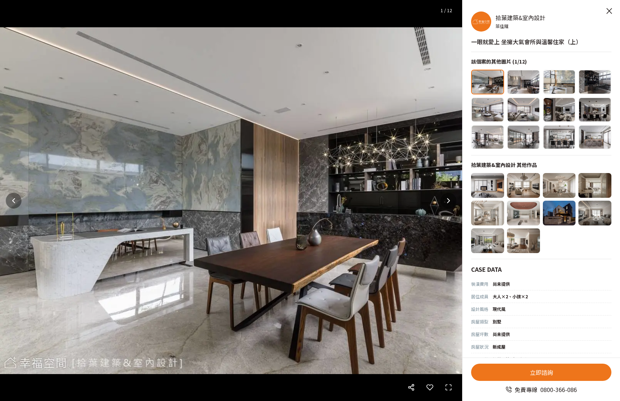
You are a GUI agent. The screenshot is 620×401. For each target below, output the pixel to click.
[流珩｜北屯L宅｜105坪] (594, 185)
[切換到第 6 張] (523, 109)
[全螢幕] (448, 387)
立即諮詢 (541, 372)
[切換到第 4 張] (594, 82)
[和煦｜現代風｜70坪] (559, 185)
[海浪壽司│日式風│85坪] (559, 213)
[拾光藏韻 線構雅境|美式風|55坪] (523, 240)
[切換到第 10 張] (523, 137)
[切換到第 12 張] (594, 137)
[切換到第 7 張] (559, 109)
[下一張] (448, 201)
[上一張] (14, 201)
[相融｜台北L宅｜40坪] (487, 213)
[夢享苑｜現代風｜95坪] (487, 240)
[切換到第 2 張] (523, 82)
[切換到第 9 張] (487, 137)
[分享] (411, 387)
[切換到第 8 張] (594, 109)
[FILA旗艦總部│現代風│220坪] (523, 213)
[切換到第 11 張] (559, 137)
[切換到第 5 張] (487, 109)
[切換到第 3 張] (559, 82)
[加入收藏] (430, 387)
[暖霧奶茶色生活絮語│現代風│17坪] (523, 185)
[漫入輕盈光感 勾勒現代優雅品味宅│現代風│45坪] (487, 185)
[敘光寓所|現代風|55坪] (594, 213)
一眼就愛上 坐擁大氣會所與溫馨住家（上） (526, 41)
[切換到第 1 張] (487, 82)
